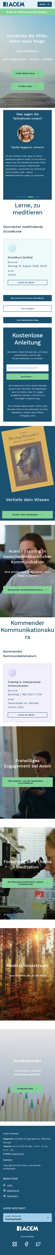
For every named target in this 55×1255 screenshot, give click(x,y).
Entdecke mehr (25, 1088)
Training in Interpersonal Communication (24, 683)
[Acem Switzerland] (14, 4)
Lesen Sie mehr (26, 282)
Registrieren (13, 1190)
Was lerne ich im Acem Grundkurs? (27, 298)
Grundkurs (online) (20, 257)
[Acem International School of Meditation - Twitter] (39, 1244)
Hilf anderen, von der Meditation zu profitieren (25, 782)
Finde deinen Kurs (25, 73)
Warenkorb (12, 1196)
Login (10, 1185)
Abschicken (26, 377)
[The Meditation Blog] (15, 1244)
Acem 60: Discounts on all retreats (27, 12)
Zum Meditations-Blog (27, 320)
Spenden (7, 1159)
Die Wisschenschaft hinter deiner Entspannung (26, 883)
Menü (42, 4)
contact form (17, 1154)
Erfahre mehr (25, 86)
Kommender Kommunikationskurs (25, 590)
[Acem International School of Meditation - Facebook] (27, 1244)
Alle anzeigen (27, 308)
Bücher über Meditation (25, 514)
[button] (18, 197)
